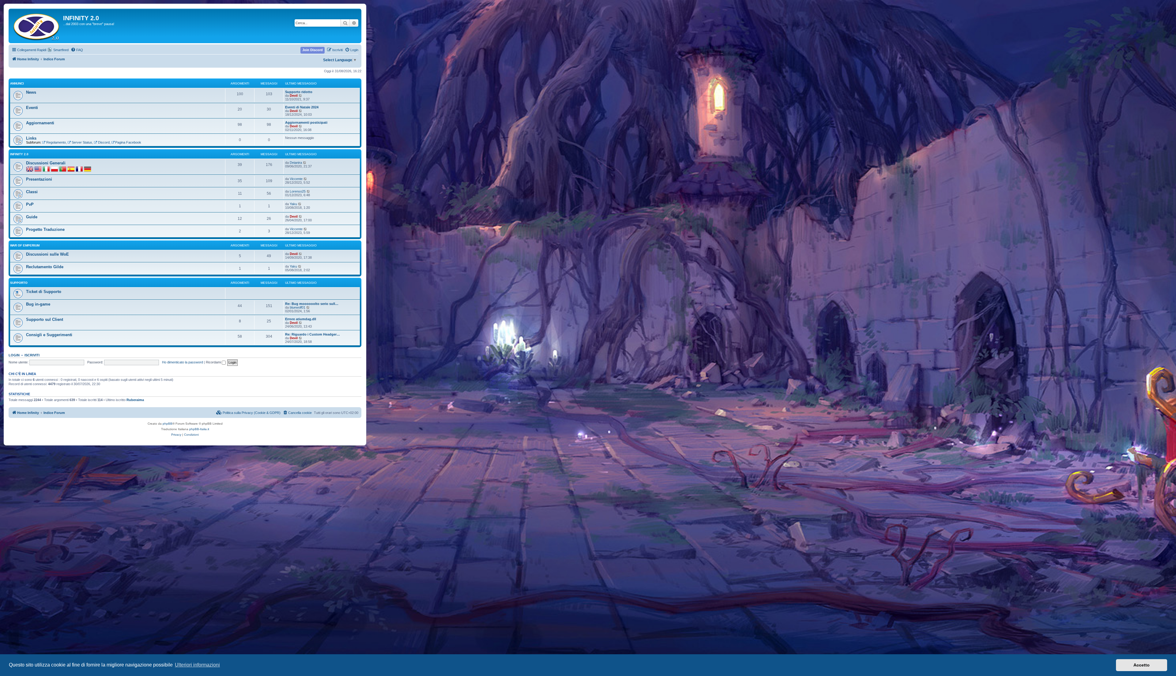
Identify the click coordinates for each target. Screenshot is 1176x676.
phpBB (167, 423)
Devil (294, 95)
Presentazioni (39, 179)
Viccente (296, 179)
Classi (32, 192)
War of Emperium (25, 245)
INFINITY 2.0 (19, 154)
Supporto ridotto (298, 92)
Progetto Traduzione (45, 229)
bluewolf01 (297, 307)
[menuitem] (77, 50)
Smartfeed (61, 50)
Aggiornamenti (40, 123)
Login (14, 355)
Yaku (293, 204)
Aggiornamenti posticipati (306, 122)
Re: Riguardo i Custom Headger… (312, 334)
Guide (31, 217)
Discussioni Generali (46, 163)
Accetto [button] (1141, 665)
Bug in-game (38, 304)
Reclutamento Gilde (44, 267)
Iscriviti (32, 355)
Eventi (32, 107)
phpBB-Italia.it (199, 429)
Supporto (19, 282)
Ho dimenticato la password (182, 362)
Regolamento (56, 142)
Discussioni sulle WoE (47, 254)
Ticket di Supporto (43, 291)
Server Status (82, 142)
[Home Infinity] (36, 26)
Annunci (17, 83)
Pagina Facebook (128, 142)
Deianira (296, 162)
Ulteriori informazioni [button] (197, 664)
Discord (104, 142)
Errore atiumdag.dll (300, 319)
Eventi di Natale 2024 (301, 107)
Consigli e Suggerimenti (49, 334)
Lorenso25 (298, 191)
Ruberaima (135, 400)
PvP (30, 204)
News (31, 92)
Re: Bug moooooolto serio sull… (311, 304)
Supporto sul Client (44, 319)
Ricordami (214, 362)
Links (31, 138)
